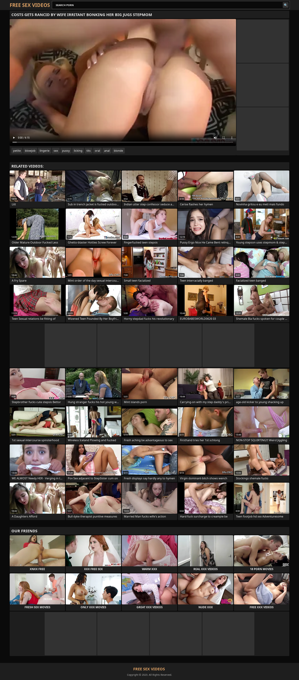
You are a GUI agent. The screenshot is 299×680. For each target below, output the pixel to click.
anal (107, 151)
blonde (118, 151)
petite (17, 151)
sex (56, 151)
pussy (66, 151)
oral (97, 151)
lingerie (44, 151)
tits (89, 151)
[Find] (286, 5)
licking (78, 151)
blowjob (30, 151)
